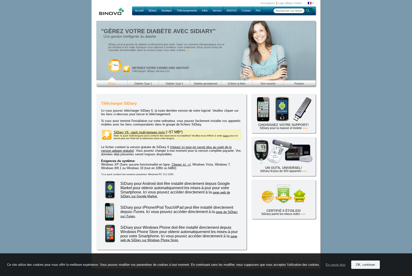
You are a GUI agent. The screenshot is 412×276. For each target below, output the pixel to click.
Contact (246, 10)
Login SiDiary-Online (290, 3)
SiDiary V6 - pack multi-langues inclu (139, 132)
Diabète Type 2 (174, 83)
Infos (205, 10)
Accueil (139, 10)
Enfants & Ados (237, 83)
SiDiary (152, 10)
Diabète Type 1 (143, 83)
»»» (188, 50)
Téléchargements (187, 10)
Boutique (167, 10)
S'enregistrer (267, 3)
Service (217, 10)
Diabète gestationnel (205, 83)
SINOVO (232, 10)
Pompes (299, 83)
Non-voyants (268, 83)
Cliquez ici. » (181, 164)
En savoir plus (335, 264)
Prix (258, 10)
